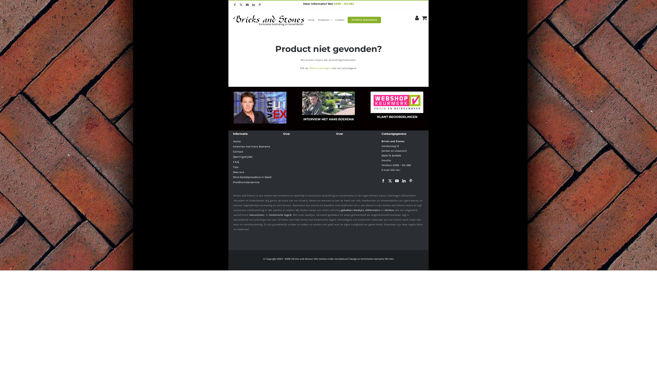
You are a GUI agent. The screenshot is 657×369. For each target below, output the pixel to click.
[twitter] (241, 4)
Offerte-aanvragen (320, 68)
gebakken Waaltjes (352, 210)
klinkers (389, 210)
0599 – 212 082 (344, 3)
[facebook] (235, 4)
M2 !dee (389, 258)
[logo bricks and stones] (269, 13)
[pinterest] (259, 4)
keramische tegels (280, 214)
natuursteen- (257, 214)
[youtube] (247, 4)
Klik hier (395, 170)
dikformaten (372, 210)
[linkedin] (253, 4)
